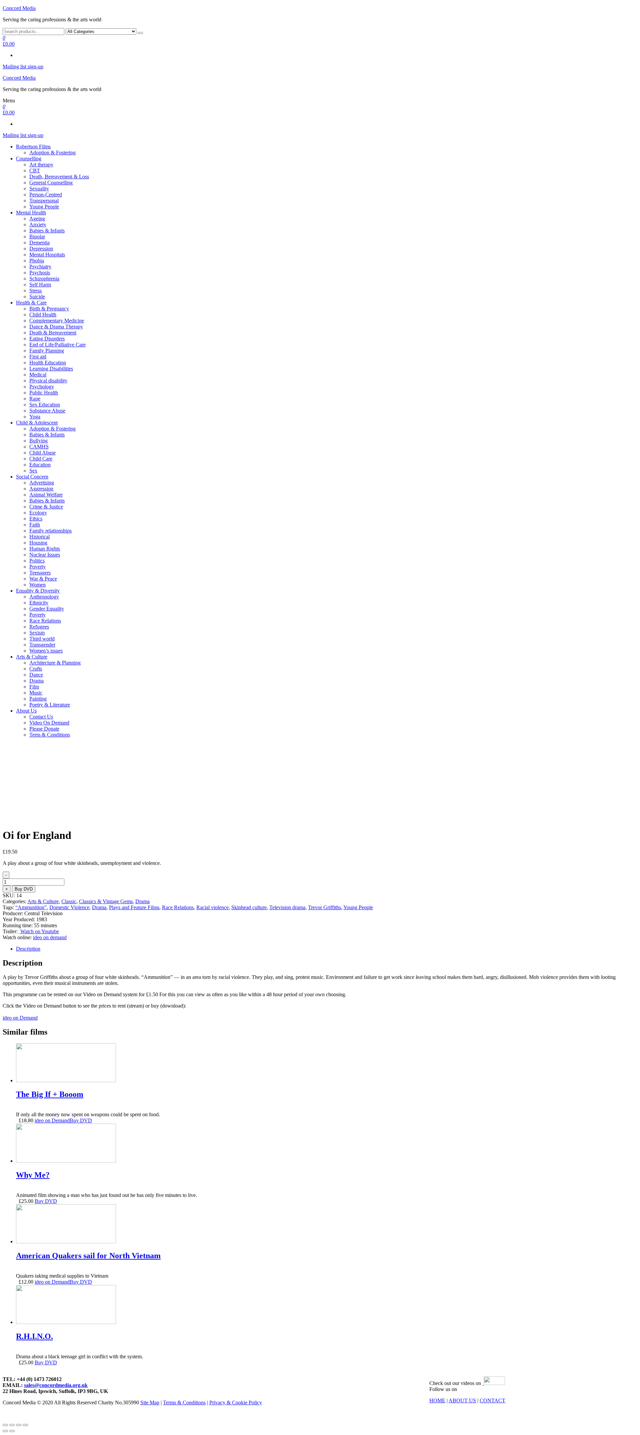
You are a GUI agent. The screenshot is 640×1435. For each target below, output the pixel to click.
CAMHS (39, 446)
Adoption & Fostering (52, 152)
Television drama (287, 907)
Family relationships (50, 530)
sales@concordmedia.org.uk (56, 1385)
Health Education (47, 362)
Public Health (43, 392)
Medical (37, 374)
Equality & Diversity (38, 590)
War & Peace (43, 578)
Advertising (41, 482)
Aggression (41, 488)
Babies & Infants (47, 230)
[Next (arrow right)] (12, 1431)
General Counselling (51, 182)
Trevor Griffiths (324, 907)
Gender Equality (46, 608)
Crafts (35, 668)
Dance (36, 674)
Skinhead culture (249, 907)
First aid (37, 356)
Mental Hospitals (47, 254)
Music (35, 692)
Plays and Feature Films (134, 907)
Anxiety (37, 224)
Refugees (39, 626)
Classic (68, 901)
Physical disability (48, 380)
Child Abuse (42, 452)
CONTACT (492, 1400)
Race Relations (45, 620)
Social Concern (32, 476)
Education (40, 464)
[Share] (12, 1425)
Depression (41, 248)
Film (34, 686)
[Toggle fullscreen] (18, 1425)
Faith (34, 524)
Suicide (37, 296)
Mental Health (31, 212)
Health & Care (31, 302)
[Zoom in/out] (25, 1425)
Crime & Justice (46, 506)
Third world (42, 638)
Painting (38, 698)
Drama (36, 680)
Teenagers (40, 572)
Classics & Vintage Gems (106, 901)
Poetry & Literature (49, 704)
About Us (26, 710)
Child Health (42, 314)
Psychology (41, 386)
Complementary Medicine (56, 320)
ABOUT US (462, 1400)
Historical (39, 536)
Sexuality (39, 188)
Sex (33, 470)
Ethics (35, 518)
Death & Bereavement (52, 332)
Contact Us (41, 717)
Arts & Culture (31, 656)
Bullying (38, 440)
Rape (34, 398)
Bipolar (37, 236)
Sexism (37, 632)
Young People (44, 206)
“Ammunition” (31, 907)
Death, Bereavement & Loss (59, 176)
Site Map (149, 1402)
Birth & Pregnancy (49, 308)
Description (28, 949)
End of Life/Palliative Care (57, 344)
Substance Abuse (47, 410)
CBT (34, 170)
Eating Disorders (47, 338)
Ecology (38, 512)
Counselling (28, 158)
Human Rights (44, 548)
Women (37, 584)
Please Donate (44, 729)
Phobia (36, 260)
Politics (37, 560)
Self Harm (40, 284)
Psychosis (39, 272)
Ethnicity (38, 602)
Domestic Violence (69, 907)
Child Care (40, 458)
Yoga (34, 416)
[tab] (326, 949)
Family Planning (46, 350)
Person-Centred (45, 194)
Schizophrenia (44, 278)
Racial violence (212, 907)
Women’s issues (46, 650)
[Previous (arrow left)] (5, 1431)
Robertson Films (33, 146)
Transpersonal (44, 200)
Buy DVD (24, 889)
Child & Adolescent (37, 422)
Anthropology (44, 596)
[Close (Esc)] (5, 1425)
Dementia (39, 242)
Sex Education (44, 404)
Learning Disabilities (51, 368)
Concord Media (19, 8)
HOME (437, 1400)
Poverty (37, 566)
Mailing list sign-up (23, 66)
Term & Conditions (49, 735)
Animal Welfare (46, 494)
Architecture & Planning (55, 662)
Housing (38, 542)
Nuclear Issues (44, 554)
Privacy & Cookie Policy (235, 1402)
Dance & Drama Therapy (56, 326)
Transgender (42, 644)
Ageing (37, 218)
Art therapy (41, 164)
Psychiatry (40, 266)
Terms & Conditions (184, 1402)
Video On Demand (49, 723)
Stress (35, 290)
